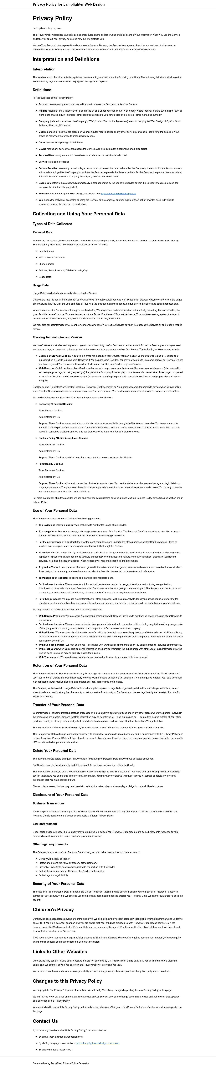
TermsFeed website (161, 391)
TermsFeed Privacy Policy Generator (70, 1063)
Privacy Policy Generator (143, 49)
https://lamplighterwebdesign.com (118, 193)
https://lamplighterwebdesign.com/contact (98, 1043)
